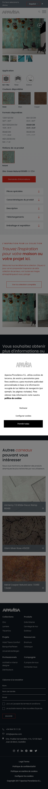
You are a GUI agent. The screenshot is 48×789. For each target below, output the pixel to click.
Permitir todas (23, 424)
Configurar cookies (23, 416)
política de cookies (13, 398)
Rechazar (23, 408)
